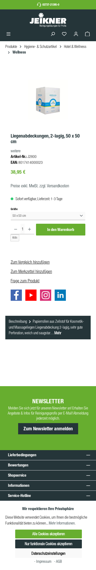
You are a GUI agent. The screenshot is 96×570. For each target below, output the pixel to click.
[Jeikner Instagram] (47, 296)
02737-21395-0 (50, 4)
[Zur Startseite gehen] (48, 19)
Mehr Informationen (62, 523)
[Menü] (8, 34)
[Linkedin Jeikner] (62, 296)
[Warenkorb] (87, 34)
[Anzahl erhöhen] (29, 229)
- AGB (58, 561)
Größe (14, 209)
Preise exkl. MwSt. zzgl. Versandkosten (40, 185)
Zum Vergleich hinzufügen (30, 262)
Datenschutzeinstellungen (48, 553)
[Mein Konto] (76, 34)
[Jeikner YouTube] (32, 296)
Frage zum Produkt (25, 280)
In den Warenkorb (60, 229)
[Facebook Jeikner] (18, 296)
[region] (48, 100)
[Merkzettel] (64, 34)
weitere (16, 151)
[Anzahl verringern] (16, 229)
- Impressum (43, 561)
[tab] (48, 327)
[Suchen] (53, 34)
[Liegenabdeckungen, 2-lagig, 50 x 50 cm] (48, 99)
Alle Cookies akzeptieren (48, 534)
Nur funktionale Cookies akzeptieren (48, 544)
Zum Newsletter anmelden (48, 429)
